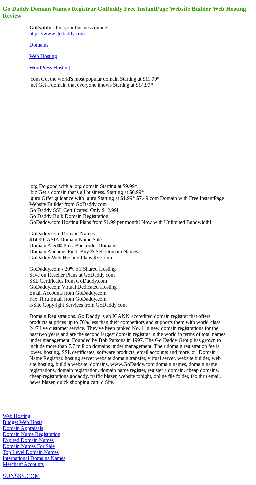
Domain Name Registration (31, 434)
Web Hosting (43, 56)
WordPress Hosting (49, 67)
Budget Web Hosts (22, 422)
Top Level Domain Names (31, 452)
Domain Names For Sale (29, 446)
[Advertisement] (79, 135)
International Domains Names (34, 458)
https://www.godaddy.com (57, 33)
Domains (38, 45)
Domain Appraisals (23, 428)
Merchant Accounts (23, 464)
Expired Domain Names (28, 440)
